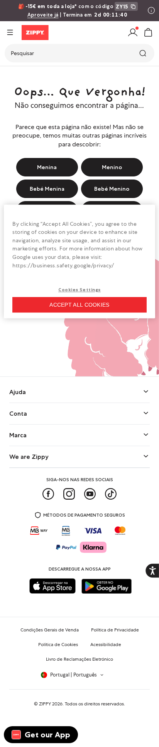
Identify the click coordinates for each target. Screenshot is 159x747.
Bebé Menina (47, 188)
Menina (47, 167)
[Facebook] (48, 494)
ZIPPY (45, 704)
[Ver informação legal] (151, 10)
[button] (148, 32)
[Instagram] (69, 494)
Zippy (12, 75)
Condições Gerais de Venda (49, 630)
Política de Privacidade (115, 630)
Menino (112, 167)
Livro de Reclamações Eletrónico (79, 659)
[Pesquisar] (143, 53)
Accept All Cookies (79, 305)
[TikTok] (111, 494)
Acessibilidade (105, 644)
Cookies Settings (79, 290)
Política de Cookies (58, 644)
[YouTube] (90, 494)
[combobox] (79, 53)
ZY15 (122, 6)
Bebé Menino (111, 188)
